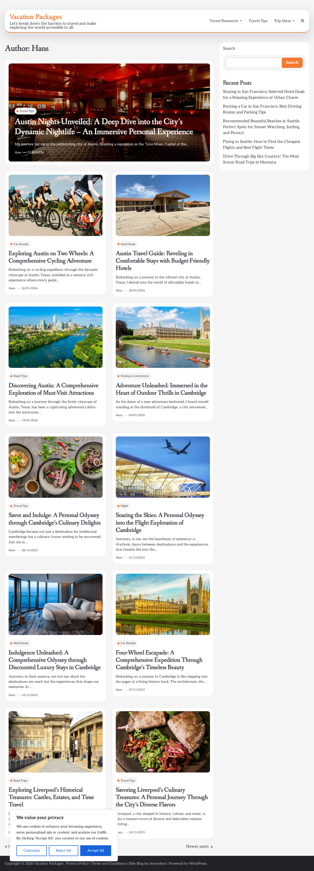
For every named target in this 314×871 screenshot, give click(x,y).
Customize (32, 850)
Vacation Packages (36, 17)
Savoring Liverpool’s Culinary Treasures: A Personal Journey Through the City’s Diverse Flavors (162, 797)
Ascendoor (158, 863)
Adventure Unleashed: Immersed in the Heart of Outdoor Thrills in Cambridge (162, 389)
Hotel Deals (128, 244)
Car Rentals (20, 244)
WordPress (198, 863)
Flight (124, 506)
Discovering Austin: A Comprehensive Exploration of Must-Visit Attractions (54, 389)
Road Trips (20, 376)
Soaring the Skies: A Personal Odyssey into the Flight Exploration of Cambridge (160, 522)
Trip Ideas (282, 21)
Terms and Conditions (109, 863)
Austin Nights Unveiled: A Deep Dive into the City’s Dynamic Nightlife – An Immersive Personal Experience (104, 126)
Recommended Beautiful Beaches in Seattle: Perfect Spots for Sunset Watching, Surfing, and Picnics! (261, 127)
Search (229, 48)
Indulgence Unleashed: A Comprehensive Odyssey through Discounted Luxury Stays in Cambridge (55, 660)
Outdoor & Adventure (135, 376)
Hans (18, 152)
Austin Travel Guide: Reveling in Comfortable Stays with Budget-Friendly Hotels (163, 261)
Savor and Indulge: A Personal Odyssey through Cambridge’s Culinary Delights (55, 519)
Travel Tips (258, 21)
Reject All (63, 850)
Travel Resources (224, 21)
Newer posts (197, 846)
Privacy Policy (77, 863)
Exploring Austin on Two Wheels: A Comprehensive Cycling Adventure (51, 257)
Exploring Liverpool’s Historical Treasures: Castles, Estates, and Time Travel (51, 797)
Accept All (95, 850)
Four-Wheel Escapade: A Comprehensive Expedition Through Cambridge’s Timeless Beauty (159, 660)
